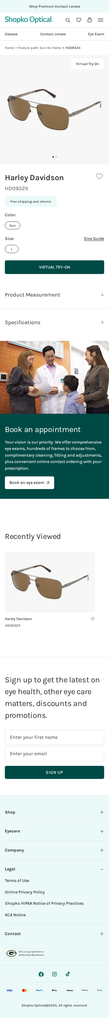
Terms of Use (17, 880)
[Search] (67, 20)
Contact (13, 933)
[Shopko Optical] (29, 19)
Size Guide (94, 238)
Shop (10, 812)
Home (9, 48)
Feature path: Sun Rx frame (39, 48)
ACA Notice (15, 914)
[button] (67, 20)
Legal (10, 869)
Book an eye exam (26, 482)
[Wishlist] (78, 20)
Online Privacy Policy (25, 892)
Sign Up (54, 772)
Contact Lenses (53, 34)
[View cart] (89, 20)
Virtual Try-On (87, 64)
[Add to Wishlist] (99, 176)
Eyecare (12, 831)
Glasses (11, 34)
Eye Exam (96, 34)
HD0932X (73, 48)
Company (14, 850)
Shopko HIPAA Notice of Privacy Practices (44, 903)
